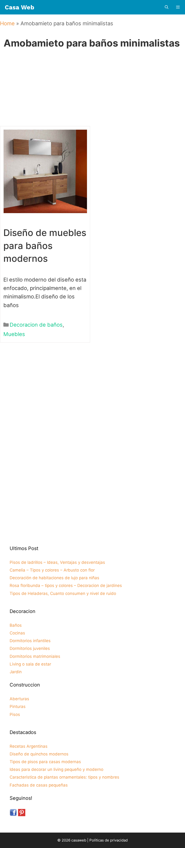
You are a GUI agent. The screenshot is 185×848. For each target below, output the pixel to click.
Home (7, 23)
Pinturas (18, 706)
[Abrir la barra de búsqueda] (166, 7)
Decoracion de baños (36, 325)
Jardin (16, 671)
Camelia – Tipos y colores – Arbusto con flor (52, 570)
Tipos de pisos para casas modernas (45, 761)
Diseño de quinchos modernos (39, 754)
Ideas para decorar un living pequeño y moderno (56, 769)
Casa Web (19, 7)
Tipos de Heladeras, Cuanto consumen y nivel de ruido (63, 593)
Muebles (14, 334)
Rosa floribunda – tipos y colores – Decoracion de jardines (66, 585)
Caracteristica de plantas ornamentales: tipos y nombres (64, 777)
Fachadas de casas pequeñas (39, 785)
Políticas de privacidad (108, 840)
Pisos (15, 714)
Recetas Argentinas (28, 746)
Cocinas (17, 633)
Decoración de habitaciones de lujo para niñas (54, 577)
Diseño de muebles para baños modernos (44, 245)
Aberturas (19, 698)
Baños (16, 625)
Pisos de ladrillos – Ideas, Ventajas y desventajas (57, 562)
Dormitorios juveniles (30, 648)
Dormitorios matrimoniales (35, 656)
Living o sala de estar (30, 664)
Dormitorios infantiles (30, 640)
